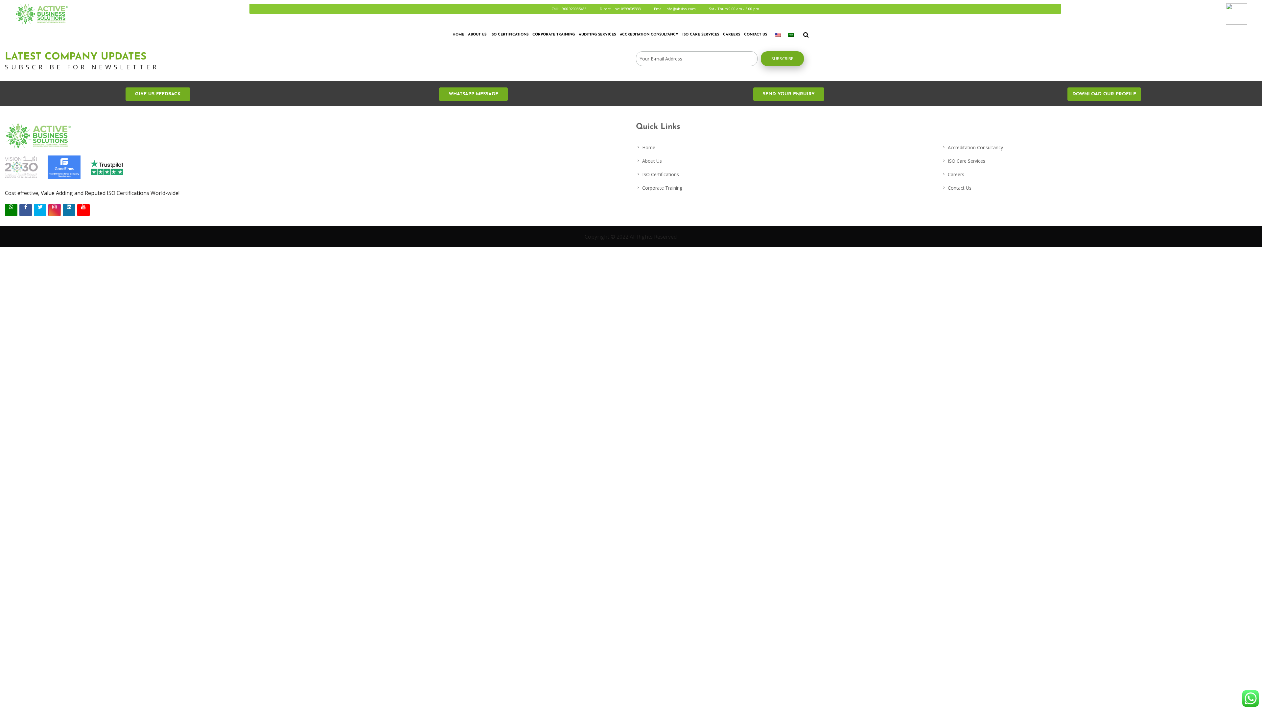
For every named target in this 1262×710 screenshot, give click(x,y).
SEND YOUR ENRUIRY (789, 94)
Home (458, 34)
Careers (731, 34)
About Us (477, 34)
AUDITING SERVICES (597, 34)
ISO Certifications (660, 174)
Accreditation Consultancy (649, 34)
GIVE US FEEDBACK (158, 94)
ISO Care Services (700, 34)
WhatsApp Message (473, 94)
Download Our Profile (1104, 94)
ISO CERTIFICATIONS (509, 34)
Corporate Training (662, 188)
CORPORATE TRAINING (553, 34)
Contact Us (755, 34)
